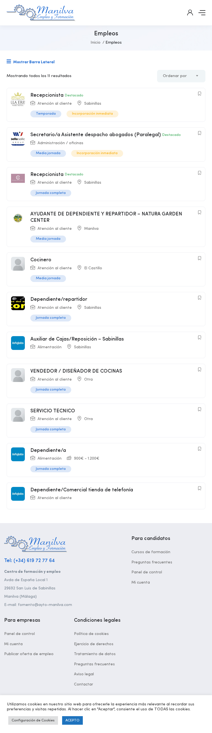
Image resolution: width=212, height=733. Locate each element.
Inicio (95, 43)
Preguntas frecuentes (151, 562)
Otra (88, 379)
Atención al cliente (55, 104)
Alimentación (50, 347)
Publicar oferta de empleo (29, 654)
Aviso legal (84, 674)
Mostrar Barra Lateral (33, 62)
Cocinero (40, 259)
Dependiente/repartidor (58, 299)
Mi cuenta (140, 582)
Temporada (46, 113)
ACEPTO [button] (72, 720)
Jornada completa (51, 193)
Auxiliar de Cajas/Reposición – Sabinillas (77, 339)
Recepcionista (46, 95)
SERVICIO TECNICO (52, 410)
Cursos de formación (150, 552)
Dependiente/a (48, 450)
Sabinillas (92, 104)
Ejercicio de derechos (93, 644)
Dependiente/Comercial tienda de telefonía (81, 489)
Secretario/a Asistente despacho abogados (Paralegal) (95, 134)
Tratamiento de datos (95, 654)
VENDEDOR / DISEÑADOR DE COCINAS (76, 371)
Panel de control (146, 572)
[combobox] (181, 76)
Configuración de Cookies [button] (33, 720)
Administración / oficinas (60, 143)
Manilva (91, 229)
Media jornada (48, 153)
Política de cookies (91, 634)
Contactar (83, 684)
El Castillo (93, 268)
